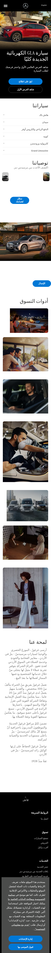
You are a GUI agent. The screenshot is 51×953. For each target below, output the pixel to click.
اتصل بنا (44, 818)
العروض (44, 842)
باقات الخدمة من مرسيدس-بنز (33, 871)
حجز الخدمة (42, 866)
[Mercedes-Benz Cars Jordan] (25, 5)
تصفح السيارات (41, 838)
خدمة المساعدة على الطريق (35, 876)
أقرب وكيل (43, 847)
